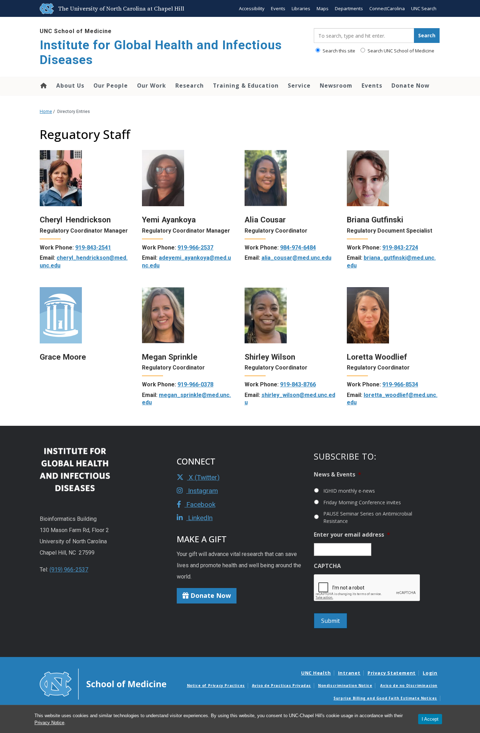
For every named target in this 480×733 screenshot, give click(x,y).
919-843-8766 (298, 384)
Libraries (301, 8)
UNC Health (316, 673)
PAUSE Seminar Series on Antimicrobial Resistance (367, 517)
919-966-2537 (195, 247)
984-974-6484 (298, 247)
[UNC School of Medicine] (103, 684)
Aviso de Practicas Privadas (281, 685)
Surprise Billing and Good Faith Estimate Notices (385, 698)
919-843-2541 (93, 247)
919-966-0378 (195, 384)
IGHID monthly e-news (349, 490)
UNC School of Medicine (76, 31)
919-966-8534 (400, 384)
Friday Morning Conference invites (362, 502)
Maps (323, 8)
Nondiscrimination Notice (345, 685)
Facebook (199, 504)
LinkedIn (199, 518)
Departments (349, 8)
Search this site (338, 51)
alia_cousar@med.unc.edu (296, 257)
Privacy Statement (392, 673)
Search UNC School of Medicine (400, 51)
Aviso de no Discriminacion (408, 685)
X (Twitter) (203, 477)
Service (299, 85)
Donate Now (410, 85)
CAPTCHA (327, 566)
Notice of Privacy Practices (216, 685)
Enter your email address (352, 534)
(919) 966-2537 (69, 569)
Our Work (151, 85)
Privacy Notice (49, 722)
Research (189, 85)
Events (278, 8)
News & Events (337, 474)
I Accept (430, 719)
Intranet (349, 673)
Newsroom (336, 85)
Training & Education (246, 85)
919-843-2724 (400, 247)
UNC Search (423, 8)
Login (430, 673)
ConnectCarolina (387, 8)
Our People (110, 85)
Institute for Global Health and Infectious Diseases (161, 52)
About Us (70, 85)
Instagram (202, 491)
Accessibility (252, 8)
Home (43, 85)
